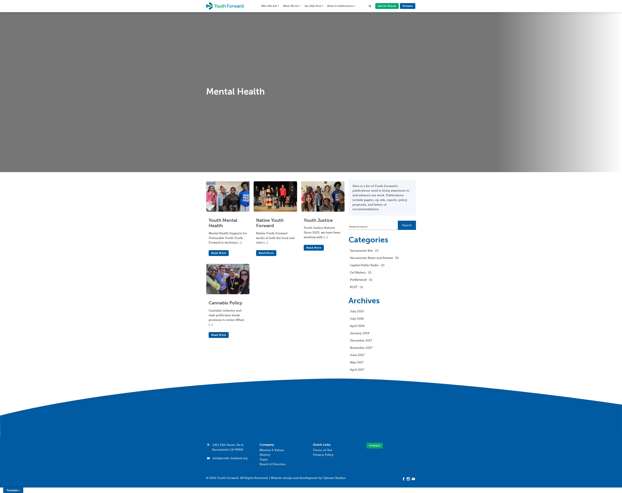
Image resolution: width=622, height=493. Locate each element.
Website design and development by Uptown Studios (308, 478)
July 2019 (357, 311)
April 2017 (357, 369)
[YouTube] (413, 478)
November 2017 (361, 348)
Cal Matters (358, 272)
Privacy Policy (323, 455)
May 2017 (356, 362)
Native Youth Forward (270, 223)
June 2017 (357, 355)
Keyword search (358, 226)
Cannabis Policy (225, 303)
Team (263, 459)
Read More (218, 253)
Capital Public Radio (364, 265)
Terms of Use (322, 450)
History (264, 455)
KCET (354, 287)
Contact (374, 445)
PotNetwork (358, 280)
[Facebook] (404, 478)
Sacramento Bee (361, 250)
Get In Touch (387, 5)
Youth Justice (318, 220)
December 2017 (361, 340)
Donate (408, 5)
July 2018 (357, 318)
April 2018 (357, 326)
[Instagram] (408, 478)
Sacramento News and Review (371, 258)
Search (407, 225)
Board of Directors (272, 464)
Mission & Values (271, 450)
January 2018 (359, 333)
